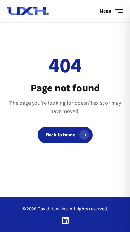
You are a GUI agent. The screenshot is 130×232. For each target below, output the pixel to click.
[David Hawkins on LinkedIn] (65, 220)
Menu (105, 11)
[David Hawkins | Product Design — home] (28, 11)
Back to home (60, 134)
